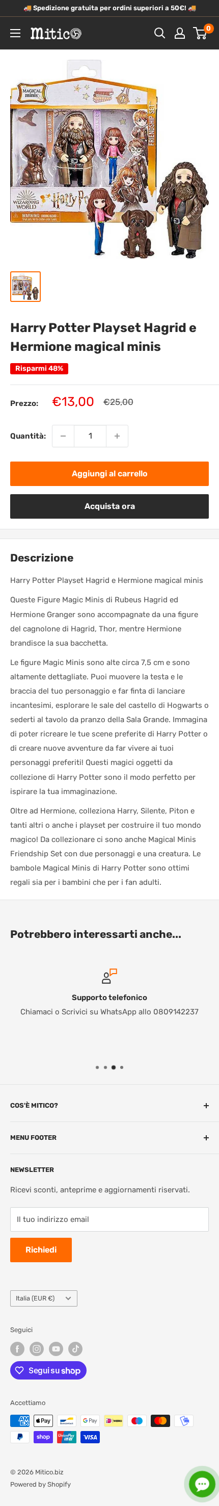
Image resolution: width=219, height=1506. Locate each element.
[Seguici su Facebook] (17, 1349)
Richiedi (41, 1250)
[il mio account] (180, 33)
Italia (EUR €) (35, 1298)
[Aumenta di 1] (117, 436)
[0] (200, 33)
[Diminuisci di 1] (63, 436)
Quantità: (28, 436)
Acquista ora (110, 506)
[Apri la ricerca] (160, 33)
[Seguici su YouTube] (56, 1349)
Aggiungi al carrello (110, 473)
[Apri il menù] (15, 33)
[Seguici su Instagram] (37, 1349)
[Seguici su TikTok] (75, 1349)
